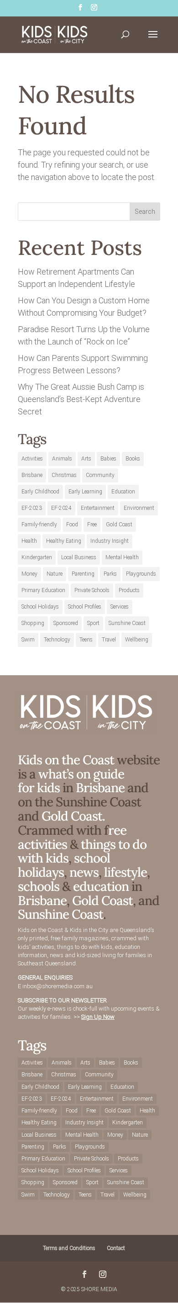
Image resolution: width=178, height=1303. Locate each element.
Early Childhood (40, 491)
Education (123, 491)
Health (29, 541)
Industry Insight (109, 541)
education (102, 886)
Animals (62, 459)
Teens (86, 639)
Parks (110, 574)
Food (72, 524)
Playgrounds (141, 574)
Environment (139, 508)
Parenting (83, 574)
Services (119, 607)
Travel (109, 639)
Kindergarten (36, 557)
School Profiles (84, 607)
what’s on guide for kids (71, 781)
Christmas (64, 475)
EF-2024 (61, 508)
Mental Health (122, 557)
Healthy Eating (63, 541)
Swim (28, 639)
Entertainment (98, 508)
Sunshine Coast (127, 623)
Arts (86, 459)
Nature (55, 574)
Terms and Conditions (69, 1248)
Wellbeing (136, 639)
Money (29, 574)
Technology (57, 639)
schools (38, 886)
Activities (32, 459)
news (84, 872)
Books (133, 459)
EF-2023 (31, 508)
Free (92, 524)
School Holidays (40, 607)
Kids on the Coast (66, 760)
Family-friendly (39, 524)
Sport (93, 623)
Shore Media (99, 1289)
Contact (116, 1248)
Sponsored (65, 623)
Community (100, 475)
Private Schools (92, 590)
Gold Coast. (72, 816)
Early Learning (85, 491)
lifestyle (125, 872)
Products (129, 590)
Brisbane (31, 475)
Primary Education (43, 590)
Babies (108, 459)
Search (145, 211)
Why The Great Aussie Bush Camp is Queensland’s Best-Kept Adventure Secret (81, 399)
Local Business (78, 557)
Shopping (32, 623)
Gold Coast (119, 524)
